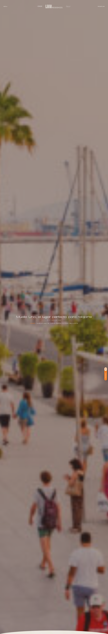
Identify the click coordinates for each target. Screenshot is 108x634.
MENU (5, 6)
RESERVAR (101, 6)
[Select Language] (105, 369)
